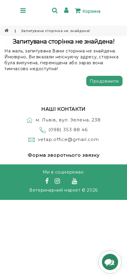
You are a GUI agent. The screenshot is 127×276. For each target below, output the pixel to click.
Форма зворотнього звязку (64, 155)
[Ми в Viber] (67, 182)
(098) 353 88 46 (68, 129)
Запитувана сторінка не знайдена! (55, 30)
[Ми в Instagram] (58, 182)
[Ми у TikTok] (81, 182)
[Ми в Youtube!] (75, 182)
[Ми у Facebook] (48, 182)
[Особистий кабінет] (67, 11)
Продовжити (104, 81)
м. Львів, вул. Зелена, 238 (68, 120)
